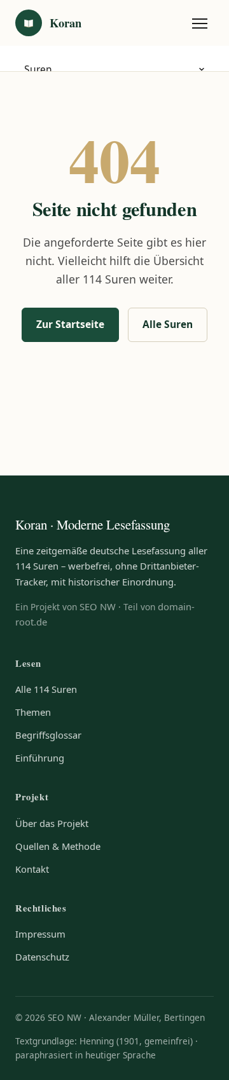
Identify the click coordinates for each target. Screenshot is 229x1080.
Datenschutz (42, 956)
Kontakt (32, 869)
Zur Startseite (70, 324)
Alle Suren (167, 324)
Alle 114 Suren (46, 689)
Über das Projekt (51, 823)
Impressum (40, 933)
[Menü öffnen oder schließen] (200, 23)
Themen (33, 712)
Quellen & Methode (58, 846)
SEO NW (98, 606)
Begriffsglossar (48, 734)
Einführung (39, 757)
